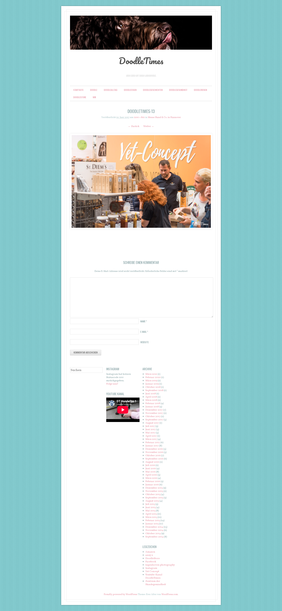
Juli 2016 (150, 465)
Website (144, 342)
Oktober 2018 (153, 387)
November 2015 (154, 491)
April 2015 (151, 514)
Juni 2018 (150, 393)
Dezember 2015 (154, 488)
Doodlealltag (110, 89)
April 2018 (151, 397)
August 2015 (152, 501)
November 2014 (154, 530)
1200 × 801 (139, 117)
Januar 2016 (152, 484)
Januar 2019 (152, 384)
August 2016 (152, 462)
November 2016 (154, 452)
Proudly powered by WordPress (120, 594)
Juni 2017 (150, 429)
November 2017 (154, 413)
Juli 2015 (150, 504)
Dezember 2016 (154, 449)
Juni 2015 (150, 507)
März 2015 (151, 517)
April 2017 (151, 436)
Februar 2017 (152, 442)
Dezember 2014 (154, 527)
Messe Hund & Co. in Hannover (164, 117)
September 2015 (154, 497)
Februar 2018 (152, 403)
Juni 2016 (150, 468)
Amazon (150, 552)
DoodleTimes (141, 61)
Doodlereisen (200, 89)
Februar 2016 (152, 481)
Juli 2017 (150, 426)
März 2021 (151, 374)
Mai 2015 (150, 511)
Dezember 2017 (154, 410)
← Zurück (133, 126)
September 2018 (154, 390)
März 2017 (151, 439)
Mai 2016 (150, 472)
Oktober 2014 (153, 533)
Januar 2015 (152, 524)
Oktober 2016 (153, 455)
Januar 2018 (152, 406)
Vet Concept (152, 571)
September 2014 (154, 537)
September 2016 (154, 459)
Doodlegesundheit (178, 89)
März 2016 (151, 478)
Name (143, 321)
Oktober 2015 (152, 494)
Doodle (93, 89)
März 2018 (151, 400)
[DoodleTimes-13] (141, 181)
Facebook (150, 561)
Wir (94, 97)
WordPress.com (169, 594)
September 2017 (154, 419)
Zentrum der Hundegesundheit (155, 583)
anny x (149, 555)
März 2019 (151, 380)
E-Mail (144, 331)
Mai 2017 (150, 433)
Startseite (78, 89)
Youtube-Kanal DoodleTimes (153, 576)
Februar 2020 (153, 377)
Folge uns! (112, 384)
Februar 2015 (152, 520)
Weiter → (148, 126)
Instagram (151, 568)
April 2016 (151, 475)
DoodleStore (79, 97)
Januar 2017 (152, 446)
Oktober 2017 (152, 416)
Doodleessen (130, 89)
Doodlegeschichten (153, 89)
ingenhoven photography (160, 565)
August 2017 (152, 423)
